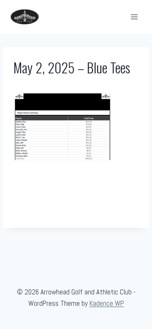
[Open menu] (134, 16)
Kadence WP (107, 303)
